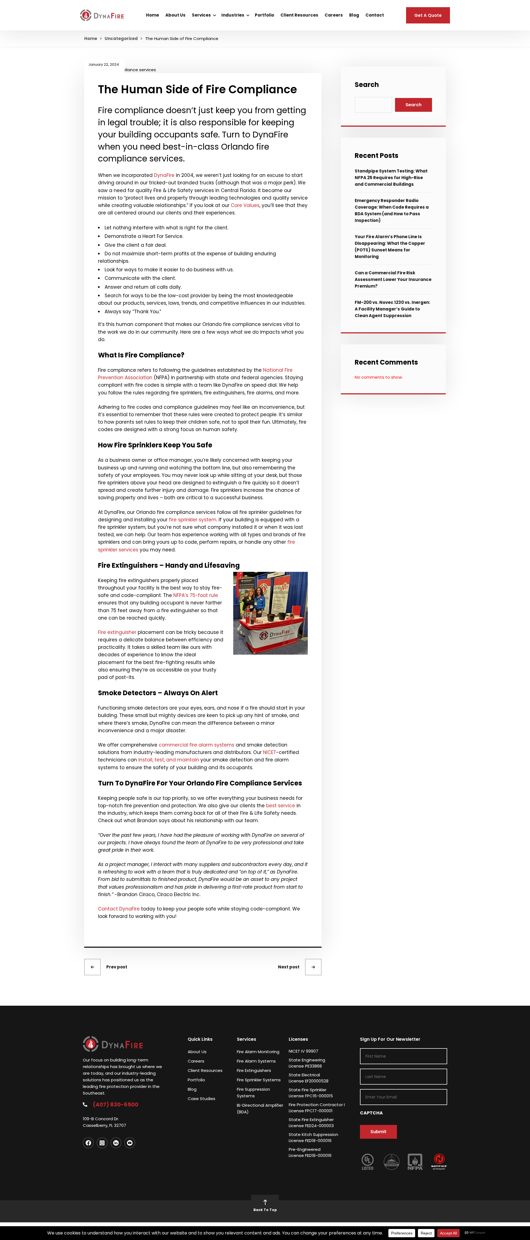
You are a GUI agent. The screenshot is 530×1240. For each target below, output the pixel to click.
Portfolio (264, 15)
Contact (374, 15)
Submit (378, 1132)
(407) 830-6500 (115, 1104)
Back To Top (265, 1209)
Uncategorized (121, 38)
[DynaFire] (102, 15)
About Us (175, 15)
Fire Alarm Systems (256, 1061)
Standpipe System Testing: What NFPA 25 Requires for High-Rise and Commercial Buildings (391, 177)
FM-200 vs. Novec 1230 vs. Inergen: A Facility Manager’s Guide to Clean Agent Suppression (392, 308)
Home (152, 15)
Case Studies (201, 1098)
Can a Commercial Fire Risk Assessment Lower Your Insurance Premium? (393, 279)
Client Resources (299, 15)
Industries (232, 15)
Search (367, 84)
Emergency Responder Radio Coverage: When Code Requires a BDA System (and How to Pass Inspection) (392, 210)
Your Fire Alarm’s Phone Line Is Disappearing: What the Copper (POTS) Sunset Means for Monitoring (390, 246)
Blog (354, 15)
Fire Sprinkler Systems (259, 1080)
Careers (334, 15)
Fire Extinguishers (254, 1070)
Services (201, 15)
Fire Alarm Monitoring (258, 1052)
